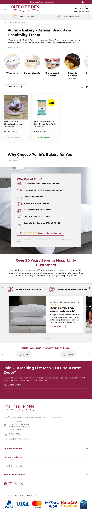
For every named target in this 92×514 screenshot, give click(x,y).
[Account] (81, 8)
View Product (58, 326)
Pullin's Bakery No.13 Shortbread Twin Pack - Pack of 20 (45, 124)
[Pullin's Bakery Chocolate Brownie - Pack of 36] (16, 107)
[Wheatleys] (12, 61)
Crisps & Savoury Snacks (72, 76)
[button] (86, 8)
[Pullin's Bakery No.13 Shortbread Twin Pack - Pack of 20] (46, 107)
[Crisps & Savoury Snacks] (72, 61)
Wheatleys (12, 73)
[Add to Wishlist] (26, 137)
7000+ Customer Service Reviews (40, 233)
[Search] (76, 8)
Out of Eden (15, 495)
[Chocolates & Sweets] (52, 61)
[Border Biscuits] (32, 61)
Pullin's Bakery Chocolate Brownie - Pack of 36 (13, 124)
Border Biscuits (32, 73)
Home (6, 22)
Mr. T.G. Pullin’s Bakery (17, 22)
